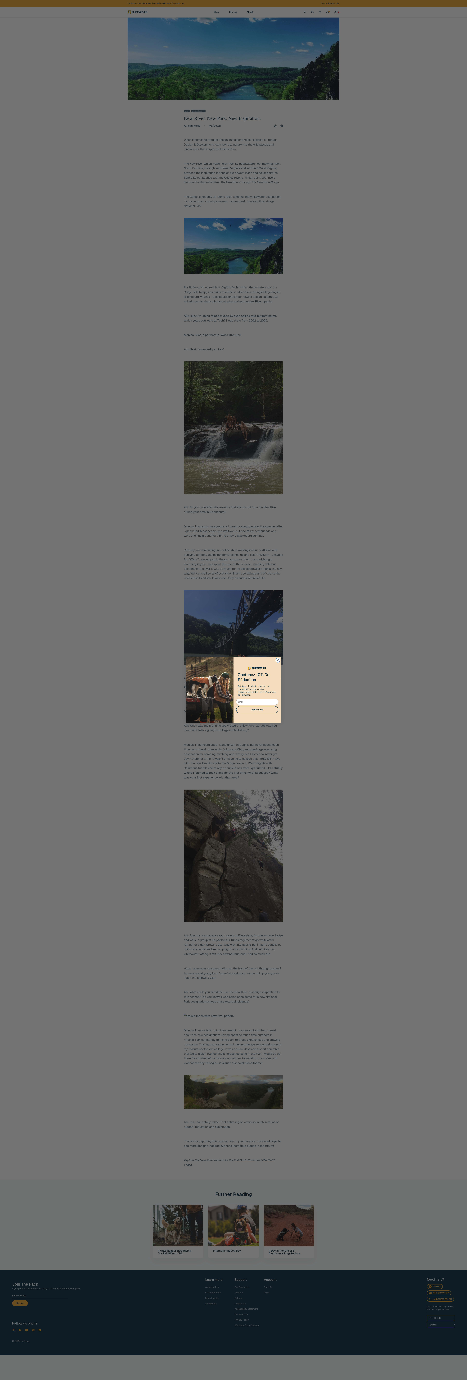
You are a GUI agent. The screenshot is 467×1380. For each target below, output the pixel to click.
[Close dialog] (278, 660)
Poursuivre (257, 709)
